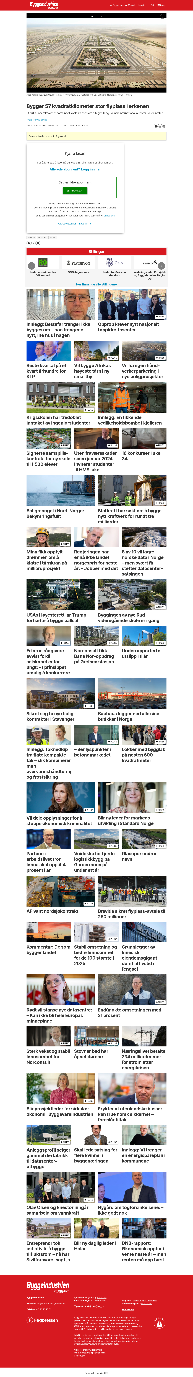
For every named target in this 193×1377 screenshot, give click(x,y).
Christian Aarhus (98, 1300)
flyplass (42, 237)
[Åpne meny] (161, 5)
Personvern (79, 1355)
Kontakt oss (108, 215)
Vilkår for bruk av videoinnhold (88, 1349)
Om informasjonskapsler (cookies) (90, 1352)
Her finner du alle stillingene (96, 284)
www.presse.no (126, 1329)
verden (31, 237)
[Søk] (152, 5)
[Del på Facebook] (156, 126)
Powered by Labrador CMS (96, 1373)
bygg (53, 237)
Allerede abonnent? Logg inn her (75, 169)
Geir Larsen (146, 1303)
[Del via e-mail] (164, 126)
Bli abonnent (75, 190)
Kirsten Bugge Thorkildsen (145, 1300)
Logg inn (142, 5)
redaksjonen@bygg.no (94, 1306)
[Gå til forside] (44, 5)
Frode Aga (101, 1297)
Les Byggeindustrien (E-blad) (122, 5)
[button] (31, 266)
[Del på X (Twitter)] (160, 126)
